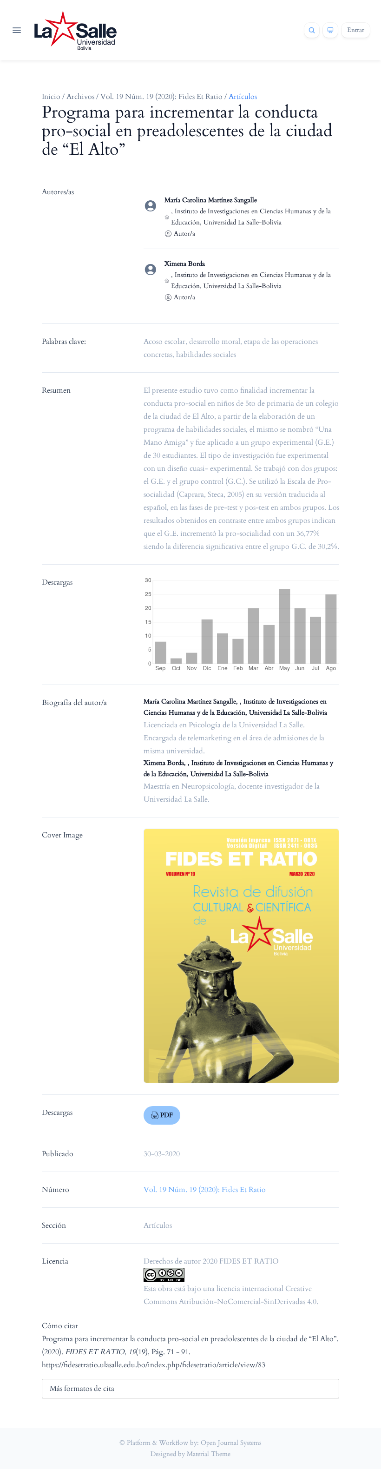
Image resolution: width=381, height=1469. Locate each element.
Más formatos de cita (82, 1388)
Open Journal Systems (231, 1442)
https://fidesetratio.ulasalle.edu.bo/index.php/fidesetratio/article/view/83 (153, 1365)
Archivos (80, 97)
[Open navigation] (16, 30)
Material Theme (208, 1453)
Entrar (355, 30)
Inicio (51, 97)
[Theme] (330, 30)
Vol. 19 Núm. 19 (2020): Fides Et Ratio (161, 97)
